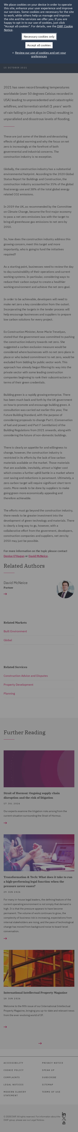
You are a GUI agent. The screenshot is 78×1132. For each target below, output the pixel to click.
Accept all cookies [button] (39, 45)
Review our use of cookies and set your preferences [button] (40, 54)
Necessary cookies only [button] (39, 36)
